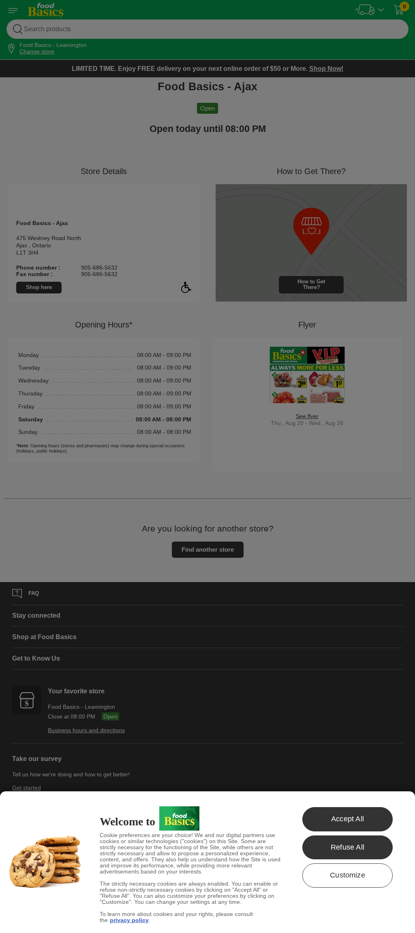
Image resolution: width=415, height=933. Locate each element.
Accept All (347, 819)
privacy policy (129, 920)
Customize (347, 875)
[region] (207, 862)
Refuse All (347, 847)
